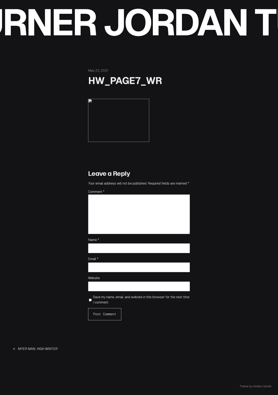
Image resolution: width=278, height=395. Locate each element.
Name (93, 240)
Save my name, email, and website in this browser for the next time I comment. (141, 299)
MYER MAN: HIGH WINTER (38, 349)
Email (93, 259)
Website (94, 278)
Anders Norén (262, 386)
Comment (96, 192)
